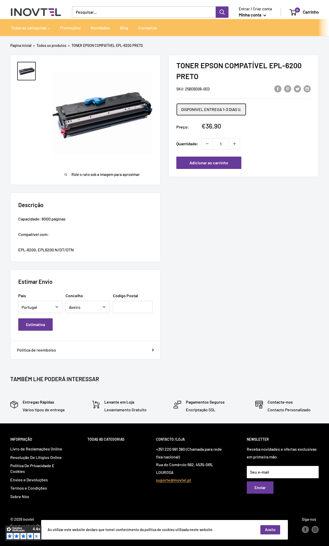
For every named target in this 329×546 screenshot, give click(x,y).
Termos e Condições (28, 487)
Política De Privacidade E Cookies (32, 468)
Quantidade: (187, 143)
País (22, 295)
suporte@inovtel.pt (173, 479)
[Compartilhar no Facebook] (277, 88)
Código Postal (125, 295)
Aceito (270, 529)
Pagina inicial (20, 45)
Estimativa (35, 324)
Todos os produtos (51, 45)
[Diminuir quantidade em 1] (207, 143)
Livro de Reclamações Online (36, 448)
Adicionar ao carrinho (208, 162)
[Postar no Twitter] (297, 88)
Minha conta (250, 14)
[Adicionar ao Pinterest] (287, 88)
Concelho (74, 295)
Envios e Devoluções (29, 479)
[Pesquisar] (222, 12)
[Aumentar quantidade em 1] (234, 143)
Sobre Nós (19, 496)
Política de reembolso (36, 349)
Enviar (260, 487)
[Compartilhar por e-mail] (307, 88)
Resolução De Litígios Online (36, 457)
